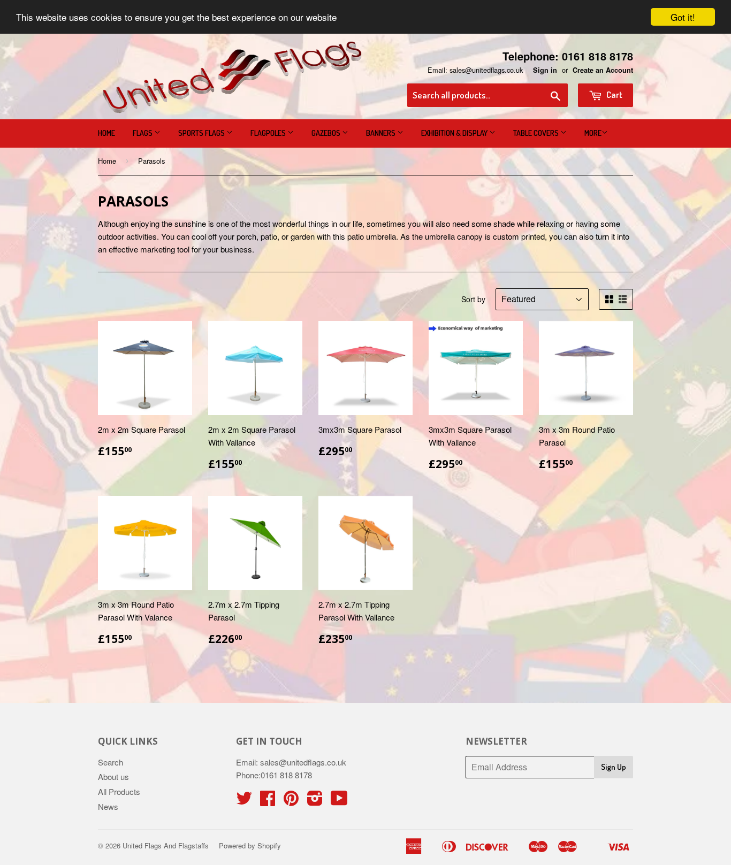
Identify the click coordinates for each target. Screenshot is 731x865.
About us (113, 776)
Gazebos (326, 132)
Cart (613, 94)
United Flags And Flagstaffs (166, 845)
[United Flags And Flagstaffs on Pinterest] (291, 801)
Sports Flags (202, 132)
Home (106, 132)
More (592, 132)
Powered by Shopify (250, 845)
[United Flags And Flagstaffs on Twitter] (244, 801)
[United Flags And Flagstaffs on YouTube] (339, 801)
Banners (381, 132)
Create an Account (603, 70)
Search (110, 762)
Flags (143, 132)
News (108, 806)
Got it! (683, 17)
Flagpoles (268, 132)
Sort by (473, 299)
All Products (119, 791)
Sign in (545, 70)
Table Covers (536, 132)
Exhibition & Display (455, 132)
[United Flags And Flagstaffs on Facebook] (268, 801)
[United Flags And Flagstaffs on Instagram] (315, 801)
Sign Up (613, 767)
